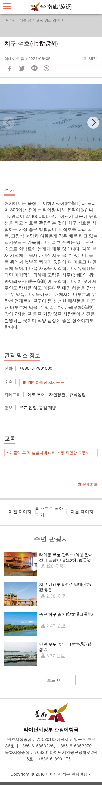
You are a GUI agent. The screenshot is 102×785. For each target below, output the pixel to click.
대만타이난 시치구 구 (46, 382)
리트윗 (22, 68)
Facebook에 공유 (9, 68)
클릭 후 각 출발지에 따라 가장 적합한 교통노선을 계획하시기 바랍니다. (55, 452)
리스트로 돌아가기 (49, 512)
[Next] (93, 123)
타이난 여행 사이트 (51, 6)
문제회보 (46, 68)
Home (9, 20)
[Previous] (9, 123)
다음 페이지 (82, 511)
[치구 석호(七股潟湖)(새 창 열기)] (51, 122)
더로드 (48, 680)
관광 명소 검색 (48, 20)
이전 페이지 (20, 511)
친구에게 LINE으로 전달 (34, 68)
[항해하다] (7, 6)
